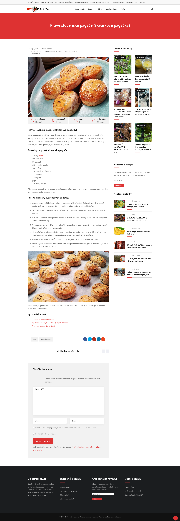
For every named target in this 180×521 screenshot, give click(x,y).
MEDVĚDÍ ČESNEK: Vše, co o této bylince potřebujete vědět (122, 79)
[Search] (152, 9)
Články (100, 9)
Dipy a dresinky (39, 2)
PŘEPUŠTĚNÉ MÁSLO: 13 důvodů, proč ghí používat (143, 79)
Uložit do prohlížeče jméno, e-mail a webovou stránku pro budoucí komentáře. (65, 428)
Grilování (29, 2)
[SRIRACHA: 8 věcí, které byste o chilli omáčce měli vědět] (119, 245)
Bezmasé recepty (95, 2)
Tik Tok (123, 9)
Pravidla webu (65, 487)
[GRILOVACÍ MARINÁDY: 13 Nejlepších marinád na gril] (123, 132)
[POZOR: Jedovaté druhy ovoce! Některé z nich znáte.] (119, 258)
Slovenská (59, 51)
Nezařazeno (135, 242)
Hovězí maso (69, 2)
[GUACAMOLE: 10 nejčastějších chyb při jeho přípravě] (119, 204)
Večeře (38, 51)
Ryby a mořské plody (81, 2)
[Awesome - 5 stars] (42, 379)
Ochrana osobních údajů (68, 491)
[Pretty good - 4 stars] (40, 379)
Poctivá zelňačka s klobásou (43, 319)
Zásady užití (64, 495)
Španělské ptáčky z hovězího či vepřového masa (50, 323)
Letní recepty (106, 2)
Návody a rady (135, 201)
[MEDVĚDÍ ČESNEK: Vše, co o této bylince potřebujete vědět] (123, 64)
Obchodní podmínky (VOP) (134, 495)
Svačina (32, 51)
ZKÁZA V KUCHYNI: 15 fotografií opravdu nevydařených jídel (143, 111)
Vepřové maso (59, 2)
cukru (40, 155)
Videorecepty (80, 9)
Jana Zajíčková (47, 49)
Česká (53, 51)
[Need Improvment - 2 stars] (36, 379)
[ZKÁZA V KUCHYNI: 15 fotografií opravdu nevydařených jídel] (143, 97)
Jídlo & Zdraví (135, 255)
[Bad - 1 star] (34, 379)
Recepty (91, 9)
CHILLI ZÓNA (129, 487)
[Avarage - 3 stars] (38, 379)
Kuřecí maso (49, 2)
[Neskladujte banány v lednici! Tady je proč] (119, 231)
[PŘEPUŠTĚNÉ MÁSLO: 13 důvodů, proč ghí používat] (143, 64)
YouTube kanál (111, 9)
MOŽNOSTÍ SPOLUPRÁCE (134, 491)
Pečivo (34, 339)
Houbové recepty (118, 2)
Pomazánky (142, 2)
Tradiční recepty (46, 339)
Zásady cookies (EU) (67, 499)
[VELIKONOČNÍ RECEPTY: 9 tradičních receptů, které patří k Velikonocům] (123, 97)
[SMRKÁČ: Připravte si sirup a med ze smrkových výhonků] (143, 132)
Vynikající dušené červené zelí (43, 326)
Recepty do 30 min (131, 2)
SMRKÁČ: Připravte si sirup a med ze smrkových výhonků (143, 146)
